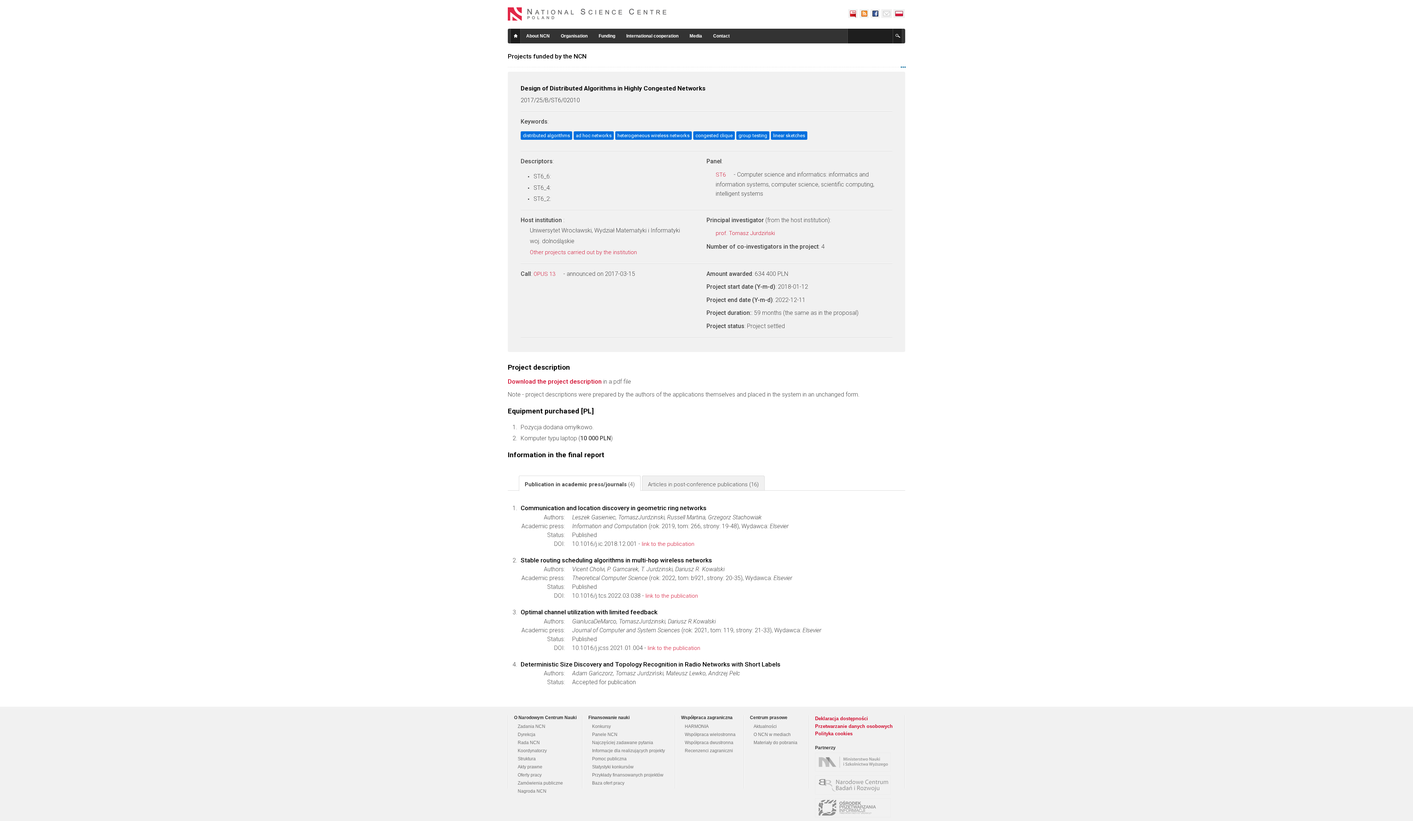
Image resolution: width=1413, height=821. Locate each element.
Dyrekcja (526, 734)
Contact (721, 36)
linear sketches (789, 135)
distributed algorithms (546, 135)
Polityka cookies (834, 733)
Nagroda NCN (532, 791)
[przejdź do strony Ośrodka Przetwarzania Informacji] (855, 807)
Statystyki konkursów (613, 767)
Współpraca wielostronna (710, 734)
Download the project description (555, 381)
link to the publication (668, 544)
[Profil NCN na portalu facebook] (875, 13)
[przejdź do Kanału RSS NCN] (864, 13)
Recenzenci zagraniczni (709, 751)
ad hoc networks (594, 135)
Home (515, 36)
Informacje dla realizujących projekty (628, 751)
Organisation (574, 36)
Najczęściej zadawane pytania (622, 742)
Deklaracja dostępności (841, 718)
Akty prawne (530, 767)
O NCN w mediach (772, 734)
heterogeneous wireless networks (653, 135)
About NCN (538, 36)
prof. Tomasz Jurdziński (746, 233)
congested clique (714, 135)
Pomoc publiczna (609, 759)
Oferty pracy (530, 775)
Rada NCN (529, 742)
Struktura (527, 759)
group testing (753, 135)
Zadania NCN (531, 726)
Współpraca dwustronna (709, 742)
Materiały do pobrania (775, 742)
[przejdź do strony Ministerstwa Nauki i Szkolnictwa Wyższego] (855, 762)
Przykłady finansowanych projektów (627, 775)
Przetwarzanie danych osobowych (854, 726)
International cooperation (652, 36)
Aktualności (765, 726)
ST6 (721, 174)
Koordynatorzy (532, 751)
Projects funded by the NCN (547, 56)
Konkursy (601, 726)
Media (696, 36)
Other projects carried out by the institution (584, 252)
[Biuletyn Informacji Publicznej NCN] (853, 13)
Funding (607, 36)
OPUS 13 (545, 274)
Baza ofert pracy (608, 783)
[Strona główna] (587, 14)
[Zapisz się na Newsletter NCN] (886, 13)
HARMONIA (697, 726)
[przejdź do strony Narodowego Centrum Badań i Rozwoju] (855, 785)
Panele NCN (604, 734)
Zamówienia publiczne (540, 783)
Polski (899, 13)
